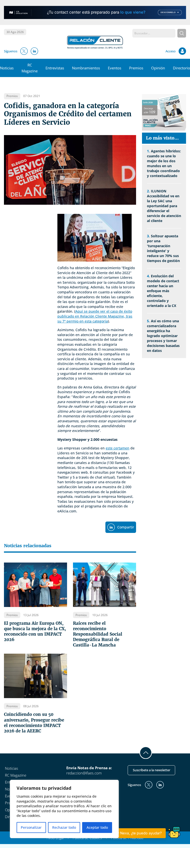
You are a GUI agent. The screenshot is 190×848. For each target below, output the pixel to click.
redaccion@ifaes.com (84, 772)
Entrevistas (55, 67)
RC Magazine (15, 775)
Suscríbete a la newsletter (151, 770)
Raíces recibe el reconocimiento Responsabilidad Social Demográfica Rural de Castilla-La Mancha (97, 634)
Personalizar (31, 827)
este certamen (117, 448)
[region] (64, 809)
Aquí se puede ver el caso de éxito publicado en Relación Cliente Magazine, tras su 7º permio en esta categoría (94, 316)
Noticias (7, 67)
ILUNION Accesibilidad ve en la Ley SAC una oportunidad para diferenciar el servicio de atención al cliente (164, 206)
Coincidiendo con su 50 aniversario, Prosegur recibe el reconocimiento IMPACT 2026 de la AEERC (34, 722)
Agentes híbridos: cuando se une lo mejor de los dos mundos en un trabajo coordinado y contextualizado (164, 163)
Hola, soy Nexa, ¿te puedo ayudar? (133, 833)
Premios (136, 67)
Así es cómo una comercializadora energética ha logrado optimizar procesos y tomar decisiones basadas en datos (163, 336)
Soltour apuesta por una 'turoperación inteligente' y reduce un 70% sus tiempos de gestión (163, 248)
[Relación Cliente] (95, 42)
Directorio (181, 67)
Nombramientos (86, 67)
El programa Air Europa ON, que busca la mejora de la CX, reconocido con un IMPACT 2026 (35, 631)
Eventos (114, 67)
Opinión (158, 67)
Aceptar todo (97, 827)
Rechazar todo (64, 827)
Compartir (125, 527)
